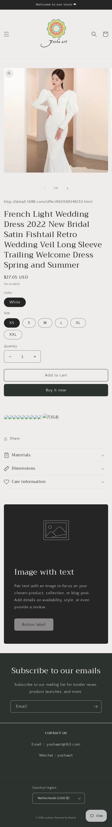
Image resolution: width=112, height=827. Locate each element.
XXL (13, 335)
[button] (6, 34)
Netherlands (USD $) (54, 798)
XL (78, 323)
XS (11, 323)
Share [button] (15, 438)
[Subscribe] (95, 706)
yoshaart (49, 818)
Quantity (10, 346)
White (14, 302)
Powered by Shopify (65, 818)
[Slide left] (44, 188)
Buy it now (56, 390)
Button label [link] (34, 624)
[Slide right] (67, 188)
